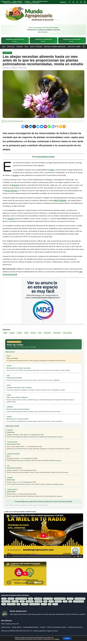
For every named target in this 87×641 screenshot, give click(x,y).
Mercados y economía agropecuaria (55, 46)
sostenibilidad (38, 598)
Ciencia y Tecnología (36, 46)
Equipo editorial (17, 1)
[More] (64, 126)
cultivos (4, 598)
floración (15, 185)
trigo (18, 604)
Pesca (26, 46)
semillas (55, 604)
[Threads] (34, 126)
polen (52, 170)
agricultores (15, 601)
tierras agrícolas (11, 191)
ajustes (57, 639)
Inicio (3, 46)
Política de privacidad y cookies (13, 2)
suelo (45, 601)
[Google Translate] (53, 126)
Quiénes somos (5, 1)
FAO (13, 505)
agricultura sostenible (21, 598)
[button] (15, 40)
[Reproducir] (6, 556)
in (80, 2)
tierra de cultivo (67, 333)
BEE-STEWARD (60, 200)
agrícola (51, 601)
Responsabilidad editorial (40, 1)
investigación (38, 601)
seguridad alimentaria (59, 598)
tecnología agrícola (34, 604)
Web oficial (60, 437)
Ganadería (19, 46)
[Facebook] (23, 126)
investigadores (11, 604)
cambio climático (48, 598)
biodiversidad (29, 601)
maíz (70, 601)
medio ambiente (6, 601)
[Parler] (45, 126)
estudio (15, 175)
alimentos (44, 604)
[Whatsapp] (49, 126)
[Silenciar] (78, 556)
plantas (41, 137)
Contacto (27, 1)
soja (50, 604)
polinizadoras (56, 333)
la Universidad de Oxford (45, 156)
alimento (12, 333)
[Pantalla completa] (81, 556)
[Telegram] (38, 126)
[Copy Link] (60, 126)
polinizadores (14, 141)
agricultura (11, 598)
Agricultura (11, 46)
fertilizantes (58, 601)
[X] (26, 126)
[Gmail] (56, 126)
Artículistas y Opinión (74, 46)
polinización (47, 333)
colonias (10, 218)
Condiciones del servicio (32, 2)
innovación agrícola (80, 598)
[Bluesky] (41, 126)
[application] (43, 535)
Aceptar (67, 638)
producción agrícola (78, 601)
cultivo (65, 601)
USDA (10, 505)
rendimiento (25, 604)
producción (70, 598)
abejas (5, 333)
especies (27, 137)
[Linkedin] (30, 126)
